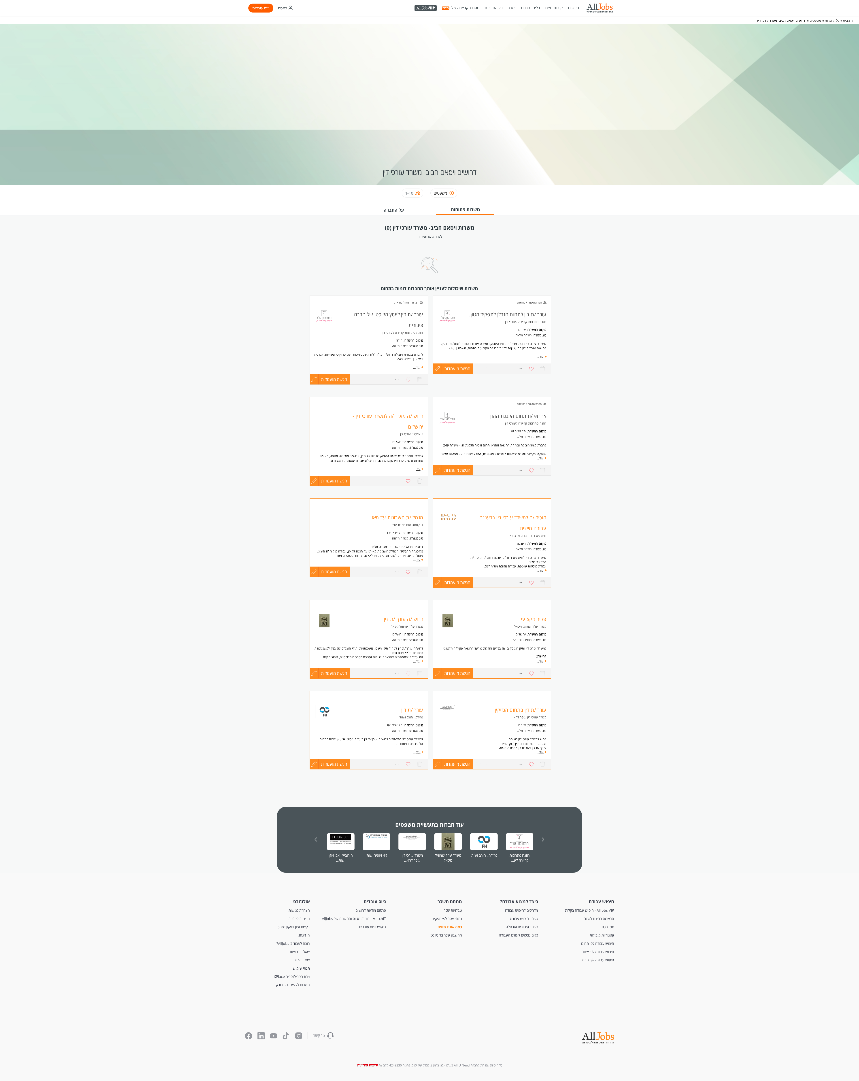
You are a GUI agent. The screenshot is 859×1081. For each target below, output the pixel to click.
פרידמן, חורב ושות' (483, 855)
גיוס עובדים (261, 8)
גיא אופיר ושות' (376, 855)
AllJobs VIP (426, 8)
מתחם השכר (450, 901)
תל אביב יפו (518, 431)
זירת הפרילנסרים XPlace (292, 976)
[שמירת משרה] (531, 368)
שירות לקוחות (300, 960)
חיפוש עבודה (601, 901)
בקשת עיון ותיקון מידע (294, 926)
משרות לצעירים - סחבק (293, 984)
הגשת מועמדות (457, 369)
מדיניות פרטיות (299, 918)
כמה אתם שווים (450, 926)
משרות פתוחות (465, 209)
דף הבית (849, 20)
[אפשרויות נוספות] (520, 368)
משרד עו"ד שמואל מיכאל (448, 858)
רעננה (521, 543)
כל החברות (494, 7)
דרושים (573, 8)
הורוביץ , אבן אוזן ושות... (341, 858)
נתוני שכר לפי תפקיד (447, 918)
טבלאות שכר (453, 910)
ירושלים (397, 442)
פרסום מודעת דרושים (370, 910)
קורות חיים (554, 8)
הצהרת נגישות (299, 910)
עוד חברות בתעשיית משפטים (429, 824)
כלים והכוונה (530, 8)
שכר (511, 8)
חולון (399, 340)
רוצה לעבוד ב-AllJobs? (293, 943)
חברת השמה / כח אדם (529, 302)
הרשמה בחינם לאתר (599, 918)
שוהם (522, 329)
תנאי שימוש (301, 968)
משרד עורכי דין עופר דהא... (412, 858)
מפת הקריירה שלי (464, 8)
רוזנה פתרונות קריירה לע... (520, 858)
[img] (599, 8)
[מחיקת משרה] (542, 368)
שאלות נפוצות (300, 951)
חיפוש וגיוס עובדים (372, 926)
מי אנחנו (304, 935)
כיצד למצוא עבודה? (519, 901)
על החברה (394, 210)
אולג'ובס (301, 901)
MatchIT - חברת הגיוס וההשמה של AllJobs (354, 918)
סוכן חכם (608, 926)
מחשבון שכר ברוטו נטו (446, 935)
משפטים (815, 20)
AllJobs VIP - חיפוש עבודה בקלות (589, 910)
